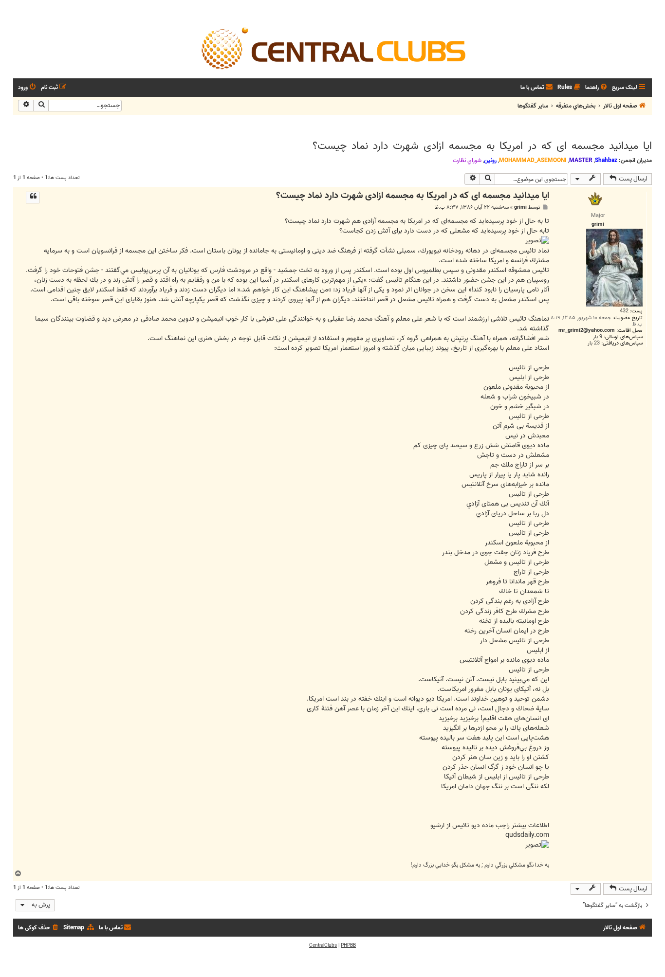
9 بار (597, 337)
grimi (520, 207)
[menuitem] (597, 87)
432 (624, 311)
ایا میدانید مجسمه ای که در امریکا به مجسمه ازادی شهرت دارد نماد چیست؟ (482, 146)
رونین (490, 160)
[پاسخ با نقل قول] (32, 197)
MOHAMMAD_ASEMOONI (533, 160)
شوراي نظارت (467, 160)
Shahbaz (606, 160)
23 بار (594, 343)
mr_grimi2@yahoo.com (586, 330)
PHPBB (348, 945)
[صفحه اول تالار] (332, 47)
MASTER (580, 160)
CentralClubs (323, 945)
